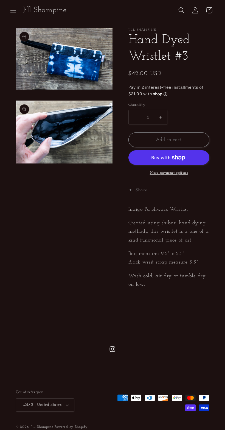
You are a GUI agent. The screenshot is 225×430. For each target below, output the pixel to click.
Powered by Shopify (71, 427)
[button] (13, 10)
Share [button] (141, 190)
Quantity (137, 105)
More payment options (169, 172)
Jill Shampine (42, 427)
